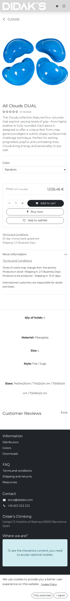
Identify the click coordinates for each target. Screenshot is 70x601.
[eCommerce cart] (57, 6)
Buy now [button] (36, 211)
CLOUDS (13, 19)
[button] (42, 595)
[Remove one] (9, 203)
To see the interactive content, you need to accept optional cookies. (35, 552)
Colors (7, 448)
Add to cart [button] (48, 203)
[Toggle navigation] (64, 6)
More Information (15, 254)
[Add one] (23, 203)
